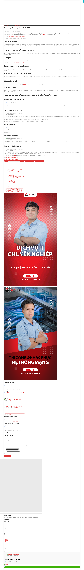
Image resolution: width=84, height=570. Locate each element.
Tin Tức (11, 393)
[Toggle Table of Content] (5, 166)
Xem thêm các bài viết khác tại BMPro (12, 157)
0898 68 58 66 (6, 519)
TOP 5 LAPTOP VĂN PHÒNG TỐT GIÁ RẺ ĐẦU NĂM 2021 (16, 176)
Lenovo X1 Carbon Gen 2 (13, 182)
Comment (6, 446)
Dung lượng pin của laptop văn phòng (14, 171)
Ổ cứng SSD (11, 170)
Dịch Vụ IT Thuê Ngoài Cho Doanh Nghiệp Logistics (14, 189)
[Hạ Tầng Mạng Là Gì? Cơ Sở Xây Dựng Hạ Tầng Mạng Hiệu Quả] (7, 426)
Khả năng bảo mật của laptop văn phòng (15, 172)
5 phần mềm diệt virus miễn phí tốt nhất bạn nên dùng (17, 36)
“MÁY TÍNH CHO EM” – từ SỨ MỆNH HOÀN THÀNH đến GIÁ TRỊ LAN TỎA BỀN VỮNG (15, 389)
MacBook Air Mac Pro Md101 (13, 177)
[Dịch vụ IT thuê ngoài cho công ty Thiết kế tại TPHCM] (14, 392)
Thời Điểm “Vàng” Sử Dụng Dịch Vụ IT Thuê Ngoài (14, 191)
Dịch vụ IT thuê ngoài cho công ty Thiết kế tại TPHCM (14, 188)
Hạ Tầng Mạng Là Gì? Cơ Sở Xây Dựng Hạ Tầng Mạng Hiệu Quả (12, 430)
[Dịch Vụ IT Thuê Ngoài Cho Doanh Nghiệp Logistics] (12, 399)
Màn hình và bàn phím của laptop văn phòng (15, 169)
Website (5, 451)
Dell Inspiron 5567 (12, 180)
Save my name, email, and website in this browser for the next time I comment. (17, 453)
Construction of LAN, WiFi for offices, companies (14, 190)
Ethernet (24, 84)
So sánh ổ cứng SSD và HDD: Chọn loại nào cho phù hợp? (18, 62)
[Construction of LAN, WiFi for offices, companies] (13, 406)
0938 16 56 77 (6, 521)
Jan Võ (14, 407)
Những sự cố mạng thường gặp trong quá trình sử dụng (11, 423)
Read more (6, 391)
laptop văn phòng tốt (7, 159)
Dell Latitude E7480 (12, 181)
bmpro (9, 393)
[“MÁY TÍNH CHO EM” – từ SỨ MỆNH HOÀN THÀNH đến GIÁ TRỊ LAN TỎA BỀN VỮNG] (8, 385)
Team (44, 34)
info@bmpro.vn (6, 523)
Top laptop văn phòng (14, 159)
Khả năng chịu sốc (11, 175)
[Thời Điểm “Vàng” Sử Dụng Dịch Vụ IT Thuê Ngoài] (14, 413)
